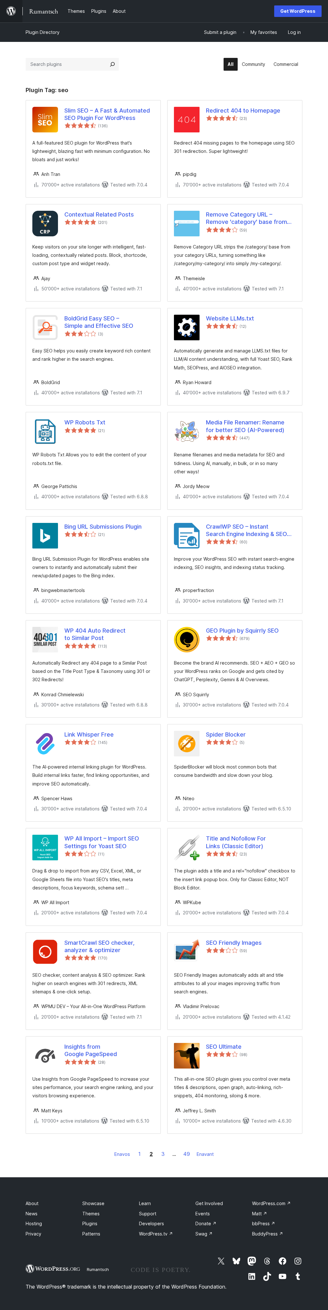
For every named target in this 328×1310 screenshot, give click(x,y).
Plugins (89, 1223)
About (32, 1203)
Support (147, 1213)
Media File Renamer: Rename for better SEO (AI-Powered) (245, 426)
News (31, 1213)
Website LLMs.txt (230, 318)
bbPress (263, 1223)
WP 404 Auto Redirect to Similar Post (95, 634)
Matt (259, 1213)
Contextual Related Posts (99, 214)
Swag (204, 1233)
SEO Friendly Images (234, 942)
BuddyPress (267, 1233)
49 (186, 1154)
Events (202, 1213)
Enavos (122, 1154)
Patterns (91, 1233)
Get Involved (209, 1203)
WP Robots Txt (84, 422)
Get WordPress (298, 11)
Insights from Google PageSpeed (90, 1050)
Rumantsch (98, 1269)
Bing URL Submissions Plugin (103, 526)
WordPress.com (271, 1203)
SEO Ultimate (224, 1046)
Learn (145, 1203)
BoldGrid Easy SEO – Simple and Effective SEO (98, 322)
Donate (206, 1223)
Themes (91, 1213)
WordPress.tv (156, 1233)
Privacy (33, 1233)
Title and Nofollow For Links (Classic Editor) (236, 842)
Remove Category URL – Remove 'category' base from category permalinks (246, 218)
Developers (151, 1223)
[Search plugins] (112, 64)
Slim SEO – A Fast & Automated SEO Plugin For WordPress (107, 114)
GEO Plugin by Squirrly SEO (242, 630)
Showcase (93, 1203)
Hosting (34, 1223)
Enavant (205, 1154)
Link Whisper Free (89, 734)
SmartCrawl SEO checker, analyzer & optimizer (99, 946)
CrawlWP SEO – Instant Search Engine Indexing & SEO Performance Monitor (246, 530)
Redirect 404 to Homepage (243, 110)
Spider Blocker (226, 734)
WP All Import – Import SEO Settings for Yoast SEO (101, 842)
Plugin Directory (43, 32)
